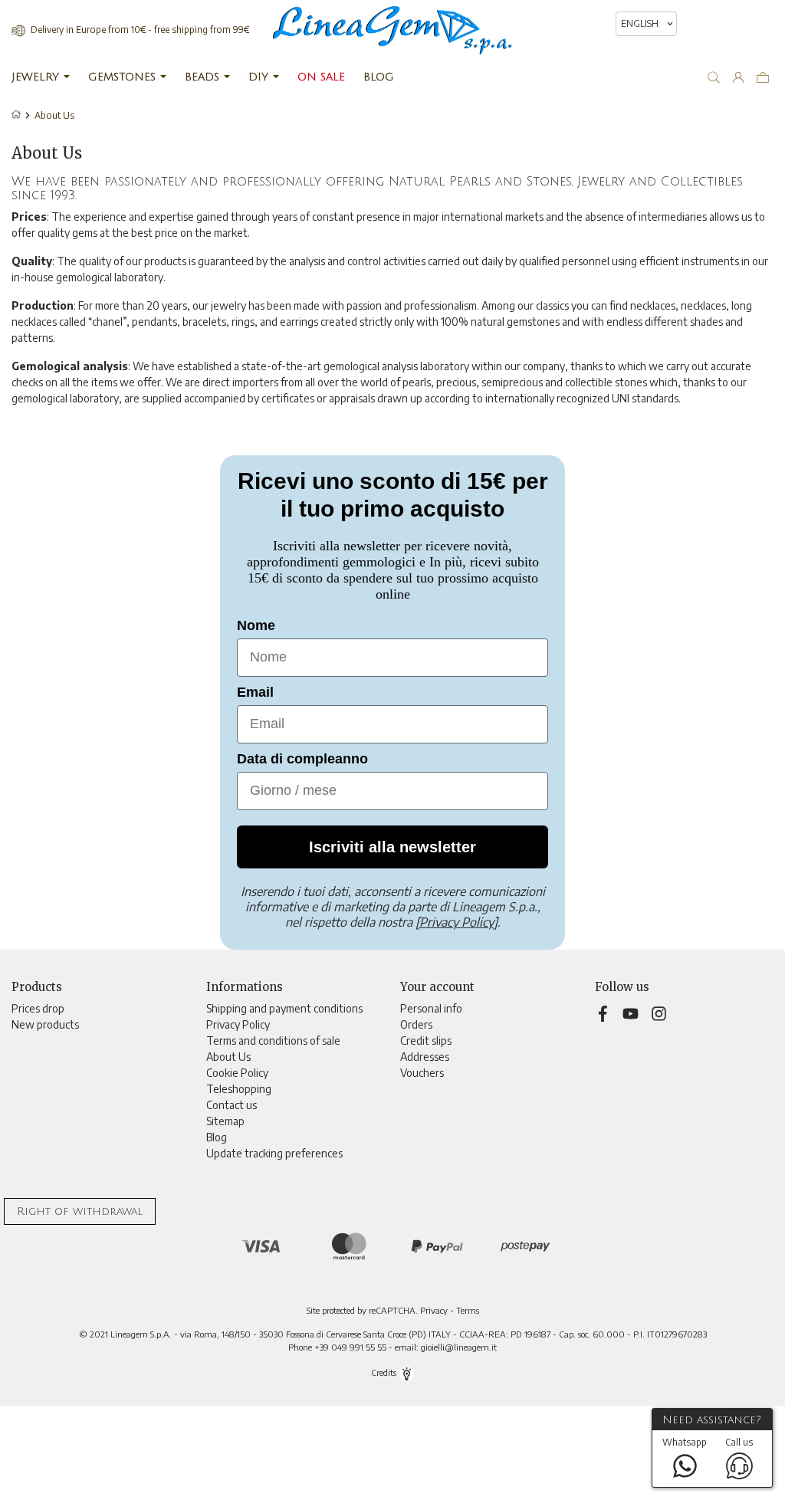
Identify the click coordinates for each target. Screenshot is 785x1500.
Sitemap (225, 1120)
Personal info (431, 1008)
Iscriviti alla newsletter (392, 847)
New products (45, 1024)
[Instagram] (659, 1012)
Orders (416, 1024)
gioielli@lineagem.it (459, 1346)
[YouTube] (632, 1012)
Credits (385, 1372)
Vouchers (422, 1072)
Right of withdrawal (80, 1211)
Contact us (231, 1104)
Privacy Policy (238, 1024)
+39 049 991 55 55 (350, 1346)
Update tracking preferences (274, 1153)
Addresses (424, 1056)
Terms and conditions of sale (273, 1040)
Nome (256, 625)
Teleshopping (238, 1088)
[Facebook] (605, 1012)
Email (255, 692)
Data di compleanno (302, 758)
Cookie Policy (237, 1072)
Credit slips (426, 1040)
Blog (216, 1137)
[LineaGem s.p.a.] (392, 30)
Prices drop (37, 1008)
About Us (228, 1056)
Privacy (434, 1310)
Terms (467, 1310)
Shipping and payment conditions (284, 1008)
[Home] (17, 115)
